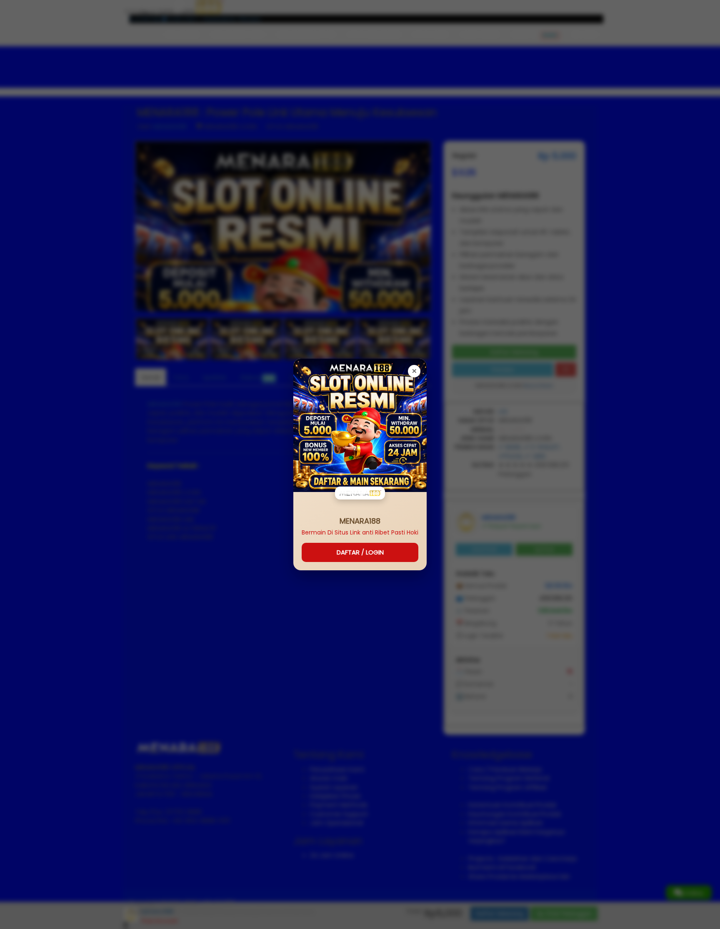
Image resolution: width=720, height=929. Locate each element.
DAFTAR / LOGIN (360, 552)
